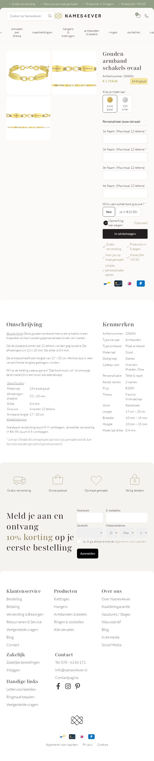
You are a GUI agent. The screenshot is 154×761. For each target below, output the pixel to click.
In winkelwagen (125, 233)
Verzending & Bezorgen (24, 614)
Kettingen (61, 599)
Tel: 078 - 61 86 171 (70, 662)
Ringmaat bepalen (20, 697)
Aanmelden (87, 553)
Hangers (61, 606)
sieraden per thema (17, 32)
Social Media (111, 645)
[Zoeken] (50, 16)
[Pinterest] (77, 686)
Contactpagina (66, 677)
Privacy (87, 744)
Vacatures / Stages (116, 614)
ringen (113, 32)
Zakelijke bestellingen (23, 662)
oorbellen (133, 32)
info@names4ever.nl (71, 670)
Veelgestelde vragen (22, 629)
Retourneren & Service (24, 622)
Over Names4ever (116, 599)
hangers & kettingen (68, 32)
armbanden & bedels (91, 32)
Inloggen (13, 670)
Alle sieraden (64, 629)
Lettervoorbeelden (21, 689)
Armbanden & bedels (70, 614)
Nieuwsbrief (111, 622)
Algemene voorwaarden (62, 744)
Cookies (102, 744)
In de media (111, 637)
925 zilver (125, 107)
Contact (12, 645)
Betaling (12, 606)
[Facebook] (58, 686)
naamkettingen (42, 32)
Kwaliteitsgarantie (116, 606)
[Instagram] (68, 686)
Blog (10, 637)
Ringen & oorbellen (69, 622)
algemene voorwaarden (130, 541)
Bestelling (14, 599)
